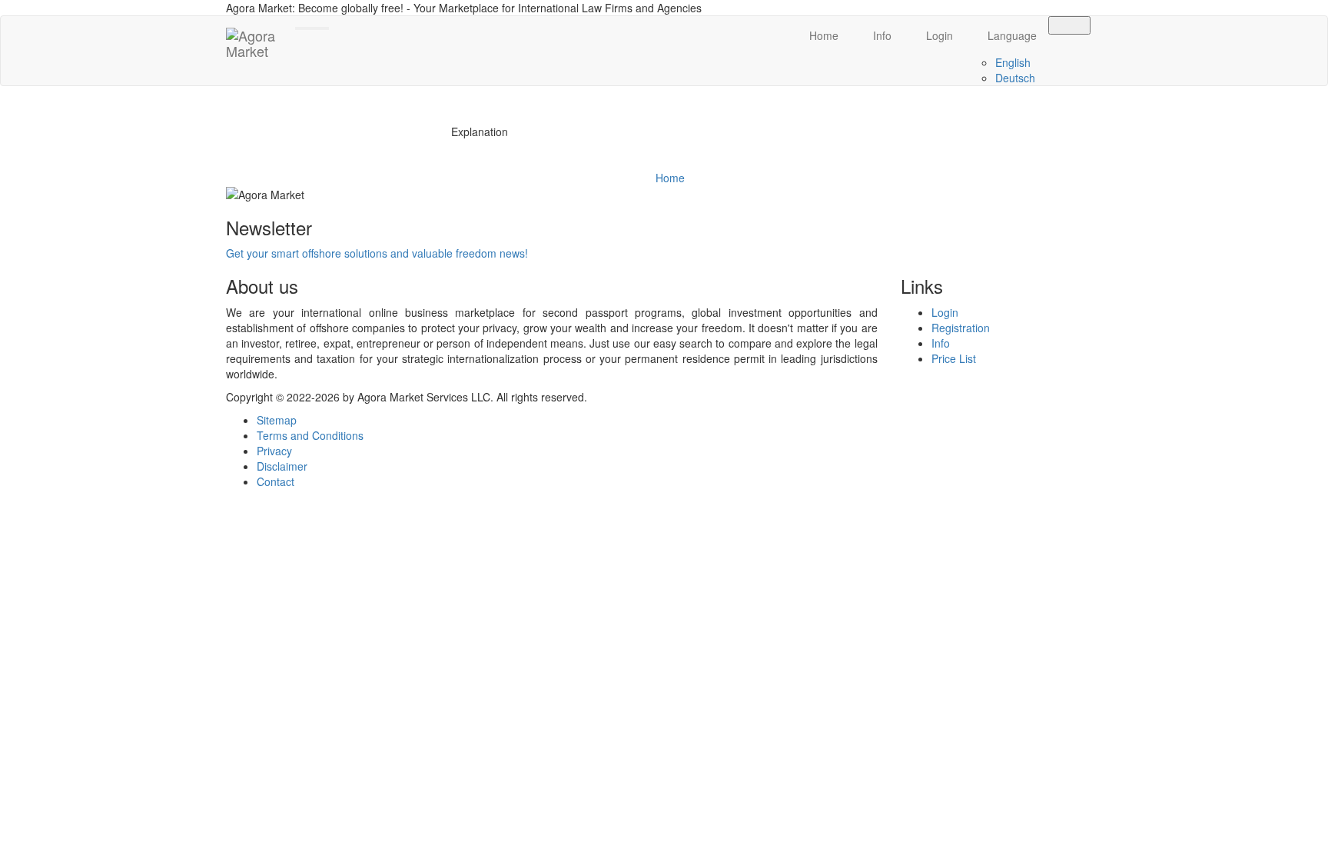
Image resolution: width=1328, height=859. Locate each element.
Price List (953, 358)
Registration (960, 327)
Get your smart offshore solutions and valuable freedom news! (377, 253)
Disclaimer (282, 466)
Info (880, 35)
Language (1010, 35)
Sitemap (277, 420)
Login (938, 35)
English (1013, 62)
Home (822, 35)
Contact (275, 481)
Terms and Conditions (310, 435)
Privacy (274, 450)
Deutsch (1015, 77)
